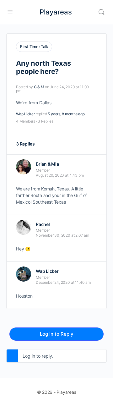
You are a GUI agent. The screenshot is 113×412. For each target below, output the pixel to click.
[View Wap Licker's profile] (23, 274)
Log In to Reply (56, 334)
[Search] (101, 12)
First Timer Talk (34, 46)
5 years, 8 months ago (66, 114)
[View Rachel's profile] (23, 227)
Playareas (56, 12)
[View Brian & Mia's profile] (23, 166)
